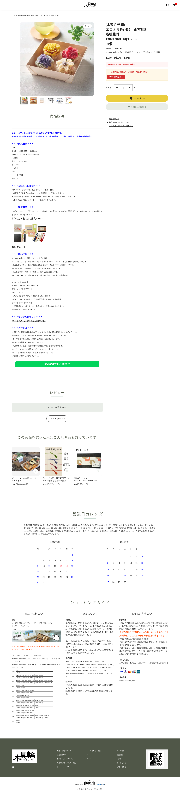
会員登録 (120, 755)
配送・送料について (64, 751)
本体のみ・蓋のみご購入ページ (27, 218)
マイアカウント (122, 751)
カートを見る (121, 763)
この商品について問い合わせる (121, 126)
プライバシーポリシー (65, 767)
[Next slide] (90, 59)
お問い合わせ (121, 767)
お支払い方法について (65, 759)
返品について (114, 119)
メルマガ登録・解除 (94, 751)
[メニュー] (5, 5)
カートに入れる (139, 98)
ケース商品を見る (116, 77)
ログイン (120, 759)
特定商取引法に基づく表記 (119, 122)
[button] (24, 100)
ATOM (89, 759)
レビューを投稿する (57, 419)
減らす (117, 88)
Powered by (79, 784)
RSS (88, 755)
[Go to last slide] (24, 59)
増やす (129, 88)
